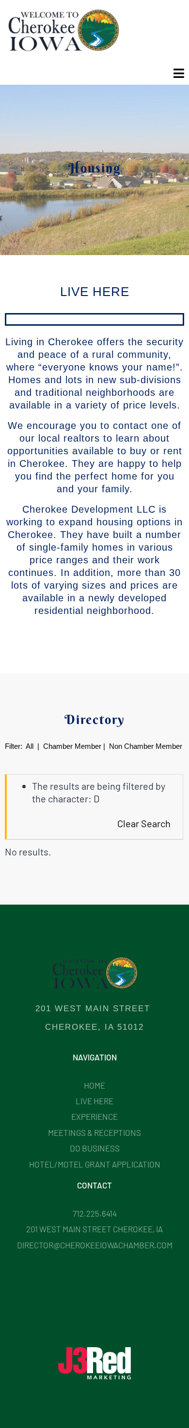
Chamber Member (71, 746)
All (29, 746)
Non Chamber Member (145, 746)
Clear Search (144, 823)
